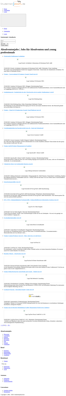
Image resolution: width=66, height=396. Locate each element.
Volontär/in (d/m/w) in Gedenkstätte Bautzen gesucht (18, 164)
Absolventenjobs (8, 381)
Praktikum (6, 380)
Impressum (6, 366)
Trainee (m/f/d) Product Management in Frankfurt (17, 146)
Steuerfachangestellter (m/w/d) (12, 182)
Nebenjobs (6, 378)
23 (8, 325)
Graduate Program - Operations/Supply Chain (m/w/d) (19, 289)
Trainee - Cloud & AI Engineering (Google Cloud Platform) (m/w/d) (22, 110)
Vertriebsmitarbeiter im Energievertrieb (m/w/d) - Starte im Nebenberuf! (23, 128)
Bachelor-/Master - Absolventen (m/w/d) (15, 253)
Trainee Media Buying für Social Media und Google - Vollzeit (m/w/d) (23, 271)
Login (5, 12)
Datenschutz (7, 368)
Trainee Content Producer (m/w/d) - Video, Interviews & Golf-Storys (22, 235)
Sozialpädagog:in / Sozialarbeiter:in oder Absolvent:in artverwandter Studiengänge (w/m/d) (29, 92)
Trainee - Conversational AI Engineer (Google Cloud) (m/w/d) (21, 74)
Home (5, 9)
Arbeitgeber (7, 10)
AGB (5, 369)
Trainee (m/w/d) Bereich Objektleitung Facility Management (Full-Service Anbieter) (26, 307)
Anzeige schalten (8, 390)
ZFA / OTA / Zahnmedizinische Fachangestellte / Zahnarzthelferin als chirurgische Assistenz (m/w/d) (31, 200)
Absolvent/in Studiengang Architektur (14, 56)
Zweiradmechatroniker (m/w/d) (12, 218)
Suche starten (4, 45)
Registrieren (7, 392)
